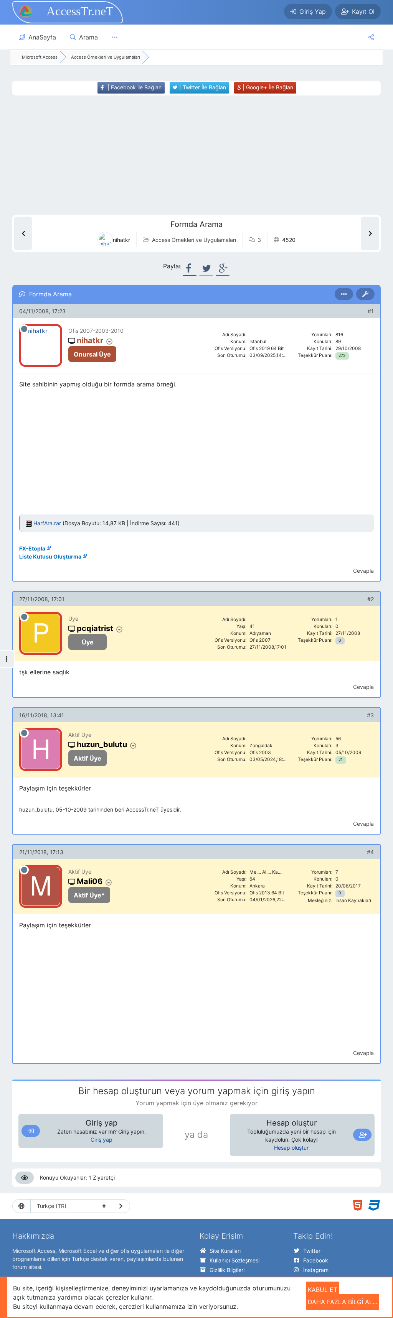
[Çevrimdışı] (24, 329)
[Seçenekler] (344, 294)
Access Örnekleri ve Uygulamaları (194, 240)
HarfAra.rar (47, 523)
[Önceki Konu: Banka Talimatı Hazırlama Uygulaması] (23, 233)
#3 (370, 715)
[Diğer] (115, 37)
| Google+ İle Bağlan (267, 87)
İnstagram (316, 1270)
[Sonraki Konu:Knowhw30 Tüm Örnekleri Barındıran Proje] (370, 233)
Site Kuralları (225, 1250)
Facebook (315, 1260)
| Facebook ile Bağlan (134, 87)
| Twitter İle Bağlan (202, 87)
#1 (371, 311)
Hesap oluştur (291, 1147)
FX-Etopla (32, 548)
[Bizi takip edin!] (371, 37)
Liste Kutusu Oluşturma (50, 556)
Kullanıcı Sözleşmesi (234, 1260)
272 (342, 355)
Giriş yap (101, 1139)
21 (341, 759)
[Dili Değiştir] (121, 1206)
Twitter (311, 1250)
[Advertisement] (186, 155)
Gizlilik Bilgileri (227, 1270)
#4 (370, 852)
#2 (370, 599)
